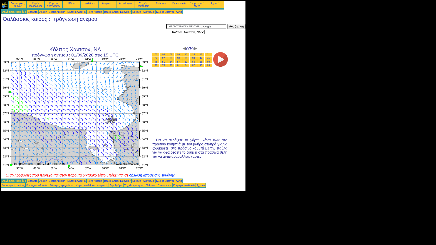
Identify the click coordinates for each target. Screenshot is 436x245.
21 (208, 54)
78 (171, 65)
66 (201, 61)
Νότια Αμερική (94, 11)
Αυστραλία (148, 11)
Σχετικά (215, 3)
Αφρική (43, 11)
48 (156, 61)
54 (171, 61)
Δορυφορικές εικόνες (18, 4)
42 (201, 58)
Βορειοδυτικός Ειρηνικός (117, 11)
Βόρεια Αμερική (57, 11)
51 (163, 61)
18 (201, 54)
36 (186, 58)
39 (193, 58)
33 (178, 58)
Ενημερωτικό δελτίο (197, 4)
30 (171, 58)
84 (186, 65)
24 (156, 58)
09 (178, 54)
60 (186, 61)
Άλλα (179, 11)
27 (163, 58)
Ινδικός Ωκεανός (165, 11)
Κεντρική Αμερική (76, 11)
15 (193, 54)
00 (156, 54)
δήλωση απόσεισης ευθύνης (152, 175)
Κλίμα (71, 3)
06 (171, 54)
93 (208, 65)
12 (186, 54)
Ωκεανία (136, 11)
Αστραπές (107, 3)
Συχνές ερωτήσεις (143, 4)
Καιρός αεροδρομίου (35, 4)
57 (178, 61)
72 (156, 65)
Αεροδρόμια (125, 3)
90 (201, 65)
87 (193, 65)
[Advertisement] (83, 34)
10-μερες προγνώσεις (53, 4)
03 (163, 54)
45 (208, 58)
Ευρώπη (32, 11)
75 (163, 65)
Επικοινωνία (179, 3)
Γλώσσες (161, 3)
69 (208, 61)
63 (193, 61)
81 (178, 65)
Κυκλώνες (89, 3)
